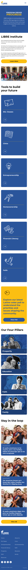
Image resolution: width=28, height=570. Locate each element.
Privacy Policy (25, 567)
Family (16, 554)
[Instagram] (5, 562)
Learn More (14, 61)
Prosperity (4, 551)
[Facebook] (2, 562)
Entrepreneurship (5, 544)
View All (14, 522)
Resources (3, 557)
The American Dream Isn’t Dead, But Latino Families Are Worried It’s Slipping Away (13, 482)
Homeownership (19, 544)
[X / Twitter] (8, 562)
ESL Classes (4, 541)
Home (2, 538)
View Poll (14, 320)
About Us (17, 538)
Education (17, 551)
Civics (16, 541)
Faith (16, 547)
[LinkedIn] (11, 562)
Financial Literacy (5, 547)
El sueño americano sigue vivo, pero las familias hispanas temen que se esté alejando (14, 513)
